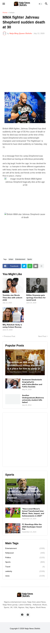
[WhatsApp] (29, 266)
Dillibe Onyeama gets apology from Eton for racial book (36, 297)
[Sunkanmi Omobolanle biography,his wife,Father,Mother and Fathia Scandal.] (12, 383)
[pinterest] (28, 615)
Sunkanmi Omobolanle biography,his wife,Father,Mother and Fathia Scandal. (32, 383)
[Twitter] (24, 266)
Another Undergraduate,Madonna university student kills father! (33, 398)
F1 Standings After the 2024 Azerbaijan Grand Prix (32, 526)
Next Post (42, 336)
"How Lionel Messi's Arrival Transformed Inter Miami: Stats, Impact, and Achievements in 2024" (33, 512)
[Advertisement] (25, 64)
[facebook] (22, 615)
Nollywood (25, 553)
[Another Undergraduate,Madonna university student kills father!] (12, 399)
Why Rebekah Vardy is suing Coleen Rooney (12, 326)
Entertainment (20, 259)
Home (5, 13)
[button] (3, 4)
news (25, 576)
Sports (29, 259)
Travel (25, 567)
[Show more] (41, 266)
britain (11, 13)
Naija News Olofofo (32, 628)
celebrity (25, 571)
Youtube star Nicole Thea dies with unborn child (12, 297)
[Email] (35, 266)
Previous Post (9, 336)
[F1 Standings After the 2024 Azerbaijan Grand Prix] (12, 528)
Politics (25, 557)
